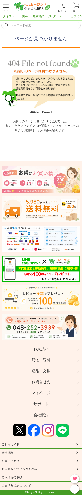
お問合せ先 (41, 382)
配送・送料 (41, 360)
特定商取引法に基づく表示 (19, 469)
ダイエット (10, 16)
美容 (25, 16)
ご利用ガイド (10, 444)
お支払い (41, 349)
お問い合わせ (10, 460)
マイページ (41, 393)
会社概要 (41, 415)
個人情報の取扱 (12, 477)
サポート (41, 404)
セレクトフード (57, 16)
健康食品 (38, 16)
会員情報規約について (16, 485)
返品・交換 (41, 371)
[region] (41, 17)
